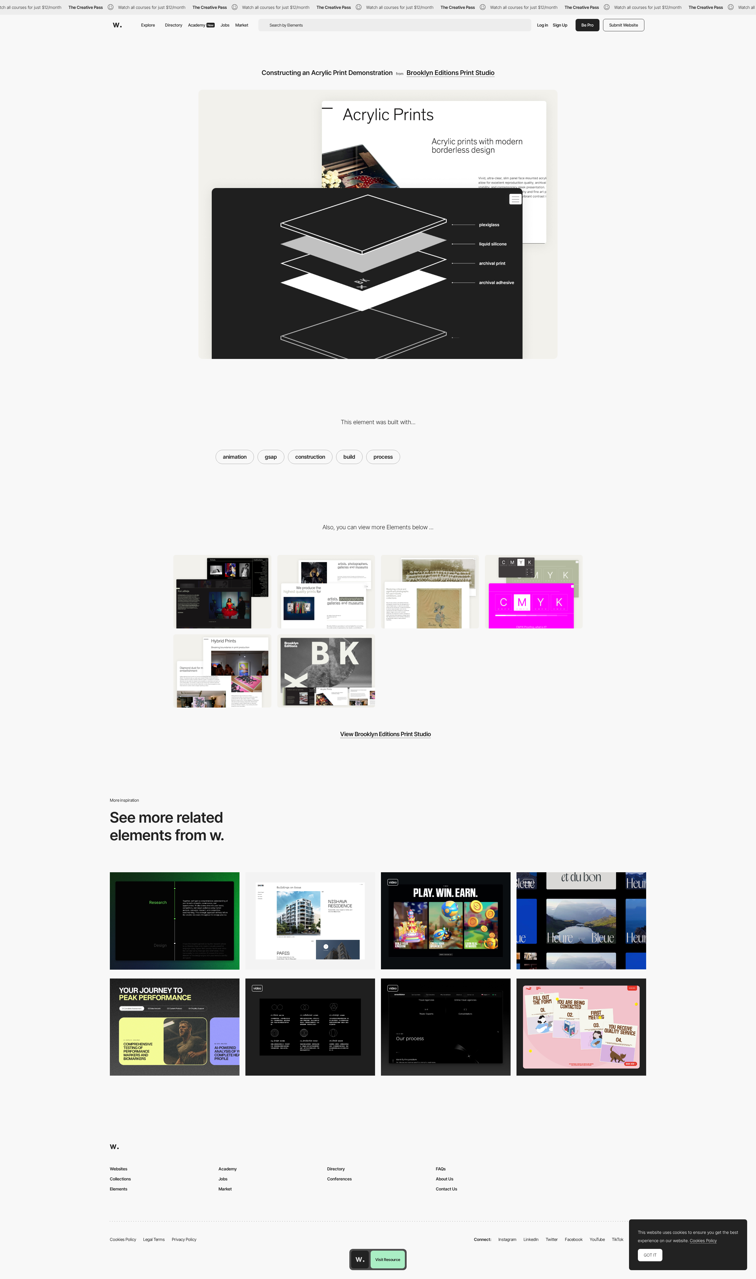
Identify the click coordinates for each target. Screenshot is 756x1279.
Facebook (574, 1239)
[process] (310, 1027)
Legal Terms (154, 1239)
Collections (120, 1178)
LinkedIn (531, 1239)
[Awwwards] (117, 25)
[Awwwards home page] (360, 1259)
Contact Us (446, 1188)
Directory (173, 24)
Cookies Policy (123, 1239)
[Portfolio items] (310, 920)
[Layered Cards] (446, 920)
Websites (118, 1168)
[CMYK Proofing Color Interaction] (534, 591)
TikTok (617, 1239)
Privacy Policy (184, 1239)
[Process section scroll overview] (446, 1027)
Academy (201, 24)
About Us (444, 1178)
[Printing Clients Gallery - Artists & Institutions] (222, 591)
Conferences (339, 1178)
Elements (118, 1188)
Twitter (552, 1239)
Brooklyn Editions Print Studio (451, 72)
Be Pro (587, 24)
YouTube (597, 1239)
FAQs (441, 1168)
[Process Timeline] (174, 920)
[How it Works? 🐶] (581, 1027)
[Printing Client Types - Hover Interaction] (326, 591)
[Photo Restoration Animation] (430, 591)
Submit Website (623, 24)
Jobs (225, 24)
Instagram (507, 1239)
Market (241, 24)
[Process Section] (174, 1027)
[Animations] (581, 920)
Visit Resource (387, 1259)
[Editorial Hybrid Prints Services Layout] (222, 671)
